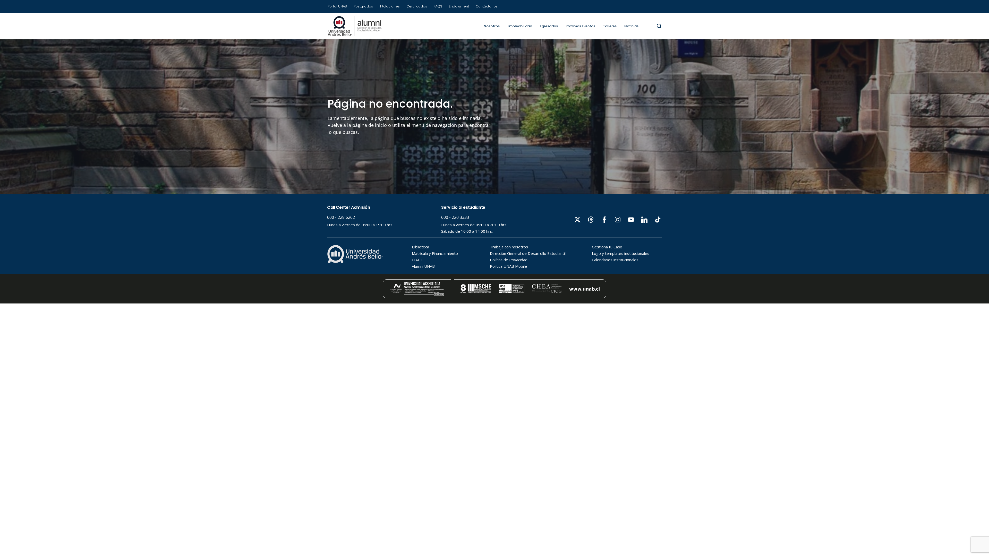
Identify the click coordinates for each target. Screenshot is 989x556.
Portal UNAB (337, 6)
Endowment (459, 6)
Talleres (610, 26)
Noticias (631, 26)
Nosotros (492, 26)
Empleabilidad (519, 26)
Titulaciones (390, 6)
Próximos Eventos (580, 26)
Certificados (416, 6)
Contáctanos (487, 6)
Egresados (549, 26)
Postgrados (363, 6)
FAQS (438, 6)
